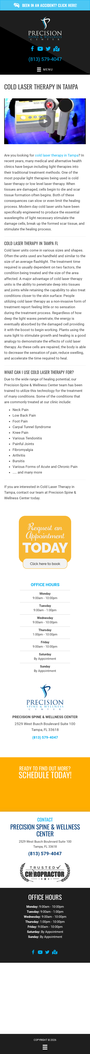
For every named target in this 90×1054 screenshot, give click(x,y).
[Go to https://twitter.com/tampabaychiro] (48, 49)
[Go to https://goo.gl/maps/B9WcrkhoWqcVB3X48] (56, 49)
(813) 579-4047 (45, 59)
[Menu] (45, 1047)
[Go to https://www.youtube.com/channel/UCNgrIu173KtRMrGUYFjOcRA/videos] (40, 49)
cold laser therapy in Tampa (56, 155)
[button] (45, 5)
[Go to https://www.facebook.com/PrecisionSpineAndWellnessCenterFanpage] (32, 49)
